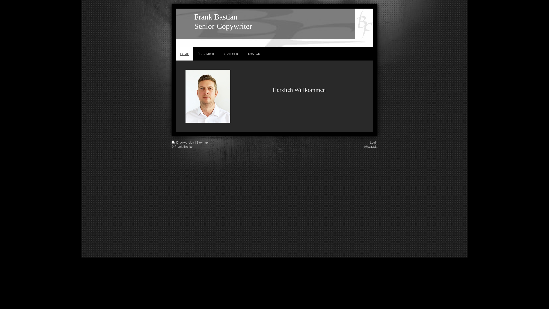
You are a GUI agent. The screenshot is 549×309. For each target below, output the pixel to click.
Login (373, 142)
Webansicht (370, 146)
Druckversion (185, 142)
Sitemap (202, 142)
